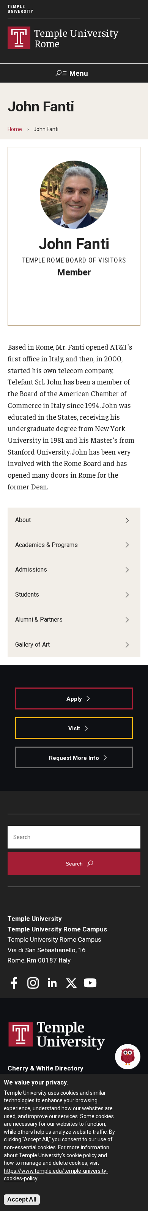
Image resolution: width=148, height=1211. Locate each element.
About (23, 519)
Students (27, 594)
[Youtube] (90, 984)
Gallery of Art (32, 644)
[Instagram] (33, 984)
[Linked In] (52, 984)
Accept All (21, 1199)
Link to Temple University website (57, 1036)
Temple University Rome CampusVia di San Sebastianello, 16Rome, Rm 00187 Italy (54, 950)
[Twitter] (71, 984)
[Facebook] (14, 984)
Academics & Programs (46, 544)
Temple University (20, 9)
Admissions (31, 569)
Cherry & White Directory (45, 1068)
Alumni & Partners (39, 619)
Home (15, 129)
